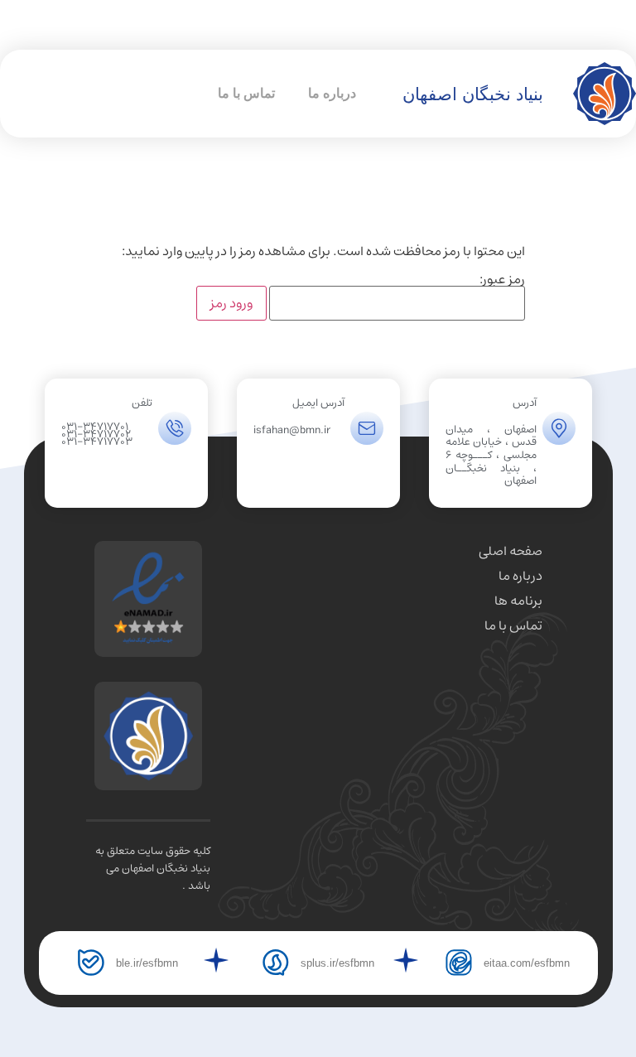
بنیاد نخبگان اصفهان (472, 94)
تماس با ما (246, 93)
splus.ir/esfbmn (337, 963)
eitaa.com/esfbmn (527, 963)
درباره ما (332, 93)
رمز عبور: (502, 282)
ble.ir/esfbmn (147, 963)
